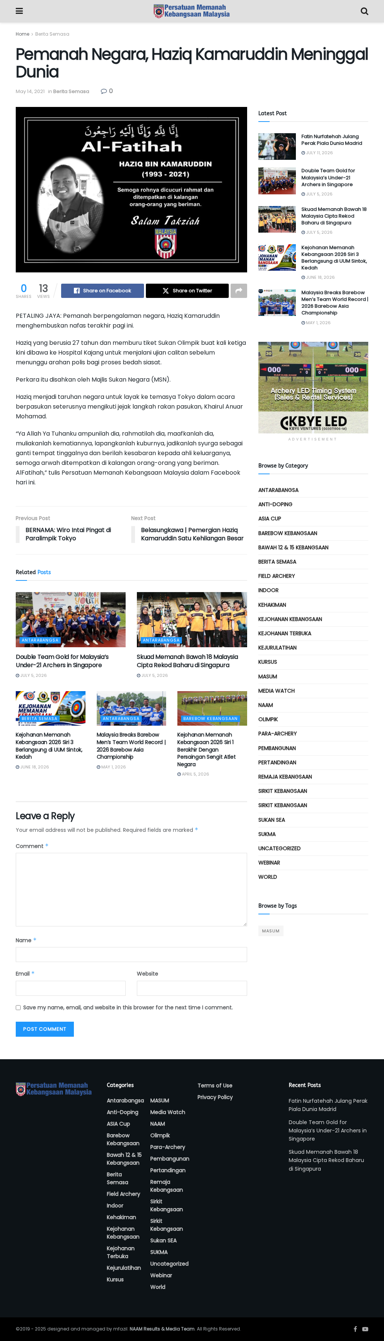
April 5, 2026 (195, 774)
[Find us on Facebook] (355, 1329)
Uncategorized (279, 848)
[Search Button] (364, 11)
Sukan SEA (271, 820)
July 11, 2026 (319, 153)
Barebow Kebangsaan (210, 719)
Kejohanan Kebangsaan (290, 619)
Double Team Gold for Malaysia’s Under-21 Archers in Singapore (62, 660)
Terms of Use (215, 1085)
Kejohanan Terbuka (284, 633)
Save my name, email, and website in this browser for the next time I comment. (128, 1007)
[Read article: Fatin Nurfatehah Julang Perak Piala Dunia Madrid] (277, 146)
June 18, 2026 (34, 767)
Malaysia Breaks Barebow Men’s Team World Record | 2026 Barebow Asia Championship (131, 746)
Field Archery (276, 576)
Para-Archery (277, 733)
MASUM (267, 676)
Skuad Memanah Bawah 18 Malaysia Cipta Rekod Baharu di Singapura (187, 660)
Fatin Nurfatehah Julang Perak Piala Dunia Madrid (332, 140)
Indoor (268, 590)
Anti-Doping (275, 504)
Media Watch (276, 691)
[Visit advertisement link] (313, 387)
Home (22, 34)
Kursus (267, 662)
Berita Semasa (52, 34)
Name (26, 940)
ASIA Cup (269, 518)
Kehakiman (272, 605)
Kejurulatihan (277, 647)
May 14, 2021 (30, 91)
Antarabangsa (40, 640)
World (267, 877)
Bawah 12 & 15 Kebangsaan (293, 547)
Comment (32, 846)
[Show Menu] (19, 11)
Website (147, 973)
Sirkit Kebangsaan (282, 791)
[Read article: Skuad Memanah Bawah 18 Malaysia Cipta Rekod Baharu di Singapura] (192, 619)
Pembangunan (277, 748)
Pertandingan (277, 762)
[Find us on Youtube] (365, 1329)
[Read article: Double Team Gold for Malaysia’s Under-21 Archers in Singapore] (71, 619)
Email (25, 973)
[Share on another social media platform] (239, 291)
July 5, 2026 (33, 675)
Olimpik (268, 719)
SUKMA (267, 834)
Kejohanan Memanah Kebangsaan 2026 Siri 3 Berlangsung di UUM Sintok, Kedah (49, 746)
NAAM (265, 705)
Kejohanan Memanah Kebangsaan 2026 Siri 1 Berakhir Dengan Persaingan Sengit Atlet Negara (206, 749)
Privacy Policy (215, 1097)
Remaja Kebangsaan (285, 776)
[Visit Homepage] (192, 11)
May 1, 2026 (113, 767)
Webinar (269, 862)
